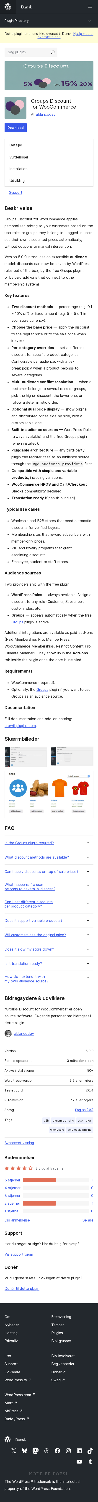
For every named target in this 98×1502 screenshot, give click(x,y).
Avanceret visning (19, 1142)
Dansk (20, 1439)
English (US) (84, 1110)
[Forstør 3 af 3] (87, 777)
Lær (8, 1356)
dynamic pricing (63, 1120)
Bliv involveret (63, 1356)
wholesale (57, 1129)
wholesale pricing (80, 1129)
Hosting (11, 1333)
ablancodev (46, 114)
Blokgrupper (61, 1341)
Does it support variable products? (33, 920)
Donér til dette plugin (22, 1288)
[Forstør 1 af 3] (41, 752)
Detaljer (15, 145)
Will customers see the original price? (35, 935)
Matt (11, 1403)
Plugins (57, 1333)
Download (16, 128)
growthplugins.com (20, 725)
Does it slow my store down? (29, 949)
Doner (58, 1372)
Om (7, 1316)
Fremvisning (61, 1316)
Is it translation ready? (23, 963)
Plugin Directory (17, 21)
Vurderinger (18, 157)
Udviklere (12, 1372)
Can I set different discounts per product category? (29, 904)
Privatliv (11, 1341)
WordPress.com (20, 1394)
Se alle (88, 1220)
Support (15, 192)
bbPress (14, 1411)
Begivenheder (62, 1364)
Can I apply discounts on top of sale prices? (41, 872)
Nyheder (12, 1325)
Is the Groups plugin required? (29, 843)
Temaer (57, 1325)
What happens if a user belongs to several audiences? (30, 886)
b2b (46, 1120)
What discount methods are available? (37, 857)
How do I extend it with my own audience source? (26, 978)
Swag (58, 1380)
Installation (18, 168)
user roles (85, 1120)
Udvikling (17, 180)
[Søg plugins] (52, 52)
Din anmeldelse (17, 1220)
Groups (17, 622)
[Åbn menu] (90, 7)
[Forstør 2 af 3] (87, 752)
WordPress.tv (18, 1380)
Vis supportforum (19, 1254)
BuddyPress (17, 1419)
